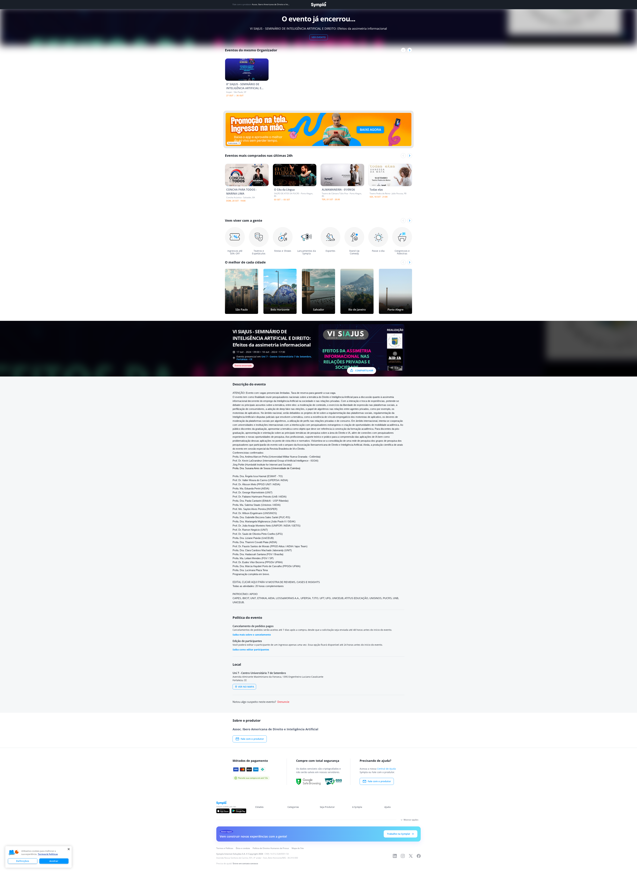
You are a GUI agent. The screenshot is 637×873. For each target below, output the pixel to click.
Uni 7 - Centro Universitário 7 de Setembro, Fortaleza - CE (274, 358)
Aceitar (53, 861)
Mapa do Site (298, 848)
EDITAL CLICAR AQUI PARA (249, 582)
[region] (38, 857)
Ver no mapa (246, 686)
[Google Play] (238, 811)
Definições (22, 861)
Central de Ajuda (386, 768)
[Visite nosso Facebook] (419, 856)
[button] (13, 852)
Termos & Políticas (48, 854)
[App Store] (223, 811)
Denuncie (283, 701)
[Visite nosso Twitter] (411, 856)
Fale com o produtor (252, 738)
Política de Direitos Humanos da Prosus (271, 848)
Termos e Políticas (224, 848)
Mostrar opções (411, 819)
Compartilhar (364, 370)
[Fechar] (68, 849)
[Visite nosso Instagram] (403, 856)
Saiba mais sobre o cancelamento (252, 634)
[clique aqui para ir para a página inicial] (318, 4)
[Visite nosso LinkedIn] (395, 856)
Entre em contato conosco (245, 863)
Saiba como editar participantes (251, 649)
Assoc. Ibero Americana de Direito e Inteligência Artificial (271, 4)
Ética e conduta (243, 848)
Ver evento (319, 37)
